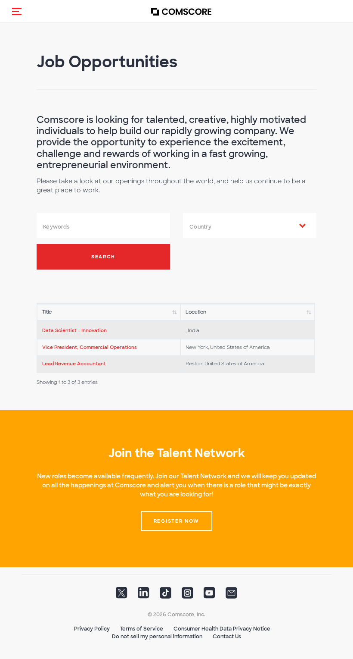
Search (103, 257)
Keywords (56, 226)
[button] (17, 11)
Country (200, 226)
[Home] (181, 11)
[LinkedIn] (143, 595)
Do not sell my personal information (157, 636)
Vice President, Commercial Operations (89, 347)
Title (47, 312)
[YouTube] (209, 595)
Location (196, 312)
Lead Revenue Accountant (74, 364)
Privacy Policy (92, 628)
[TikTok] (165, 595)
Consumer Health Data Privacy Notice (221, 628)
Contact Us (227, 636)
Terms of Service (141, 628)
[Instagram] (187, 595)
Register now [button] (176, 521)
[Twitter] (121, 595)
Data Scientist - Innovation (74, 330)
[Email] (231, 595)
